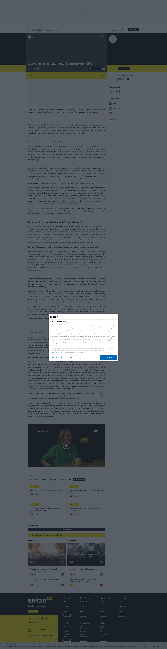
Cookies (61, 352)
